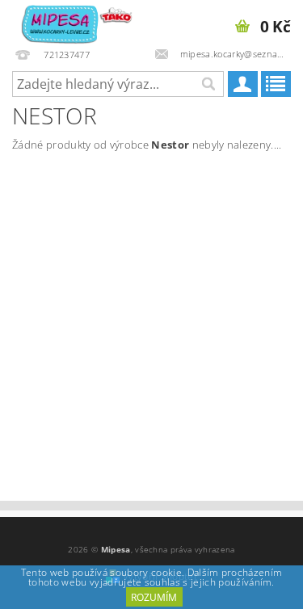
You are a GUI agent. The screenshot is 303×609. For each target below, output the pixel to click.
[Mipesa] (76, 21)
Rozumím (154, 597)
